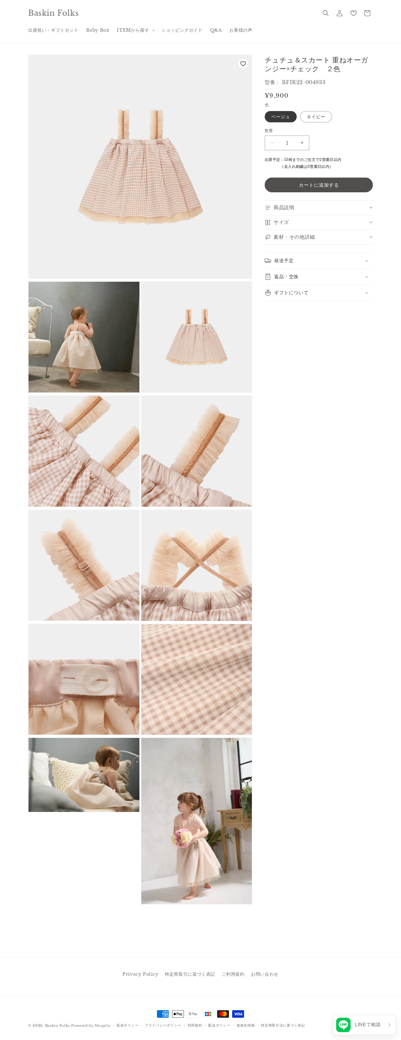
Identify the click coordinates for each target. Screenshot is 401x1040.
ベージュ (280, 116)
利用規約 (195, 1025)
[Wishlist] (353, 13)
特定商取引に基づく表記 (190, 974)
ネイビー (316, 116)
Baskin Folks (57, 1025)
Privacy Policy (140, 974)
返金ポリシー (127, 1025)
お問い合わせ (265, 974)
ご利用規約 (233, 974)
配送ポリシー (219, 1025)
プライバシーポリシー (163, 1025)
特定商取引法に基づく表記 (283, 1025)
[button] (135, 30)
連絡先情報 (246, 1025)
